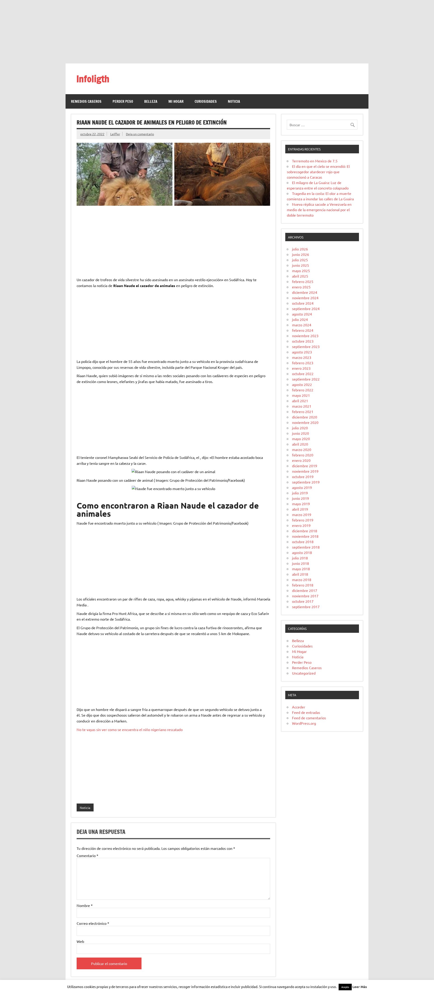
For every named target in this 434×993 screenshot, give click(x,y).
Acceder (298, 707)
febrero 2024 (302, 330)
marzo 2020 (301, 449)
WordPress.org (304, 723)
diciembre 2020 (304, 417)
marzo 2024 (301, 324)
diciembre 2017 (304, 590)
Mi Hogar (176, 101)
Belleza (150, 101)
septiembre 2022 (306, 379)
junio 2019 (300, 498)
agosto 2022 (302, 384)
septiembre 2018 (306, 547)
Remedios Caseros (86, 101)
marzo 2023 (301, 357)
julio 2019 (300, 493)
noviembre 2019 (305, 471)
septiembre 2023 (306, 346)
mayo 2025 (301, 270)
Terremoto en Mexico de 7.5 (314, 161)
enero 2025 (301, 287)
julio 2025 (300, 259)
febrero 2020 (302, 455)
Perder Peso (123, 101)
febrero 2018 (302, 585)
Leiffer (115, 134)
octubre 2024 (303, 303)
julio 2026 (300, 249)
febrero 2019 (302, 520)
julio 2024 (300, 319)
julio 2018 (300, 558)
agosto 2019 (302, 487)
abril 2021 (300, 400)
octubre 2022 (303, 373)
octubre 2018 (303, 541)
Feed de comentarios (309, 717)
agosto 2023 (302, 352)
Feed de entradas (306, 712)
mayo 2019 (301, 503)
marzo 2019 (301, 514)
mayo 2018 (301, 568)
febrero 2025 (302, 281)
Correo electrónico (93, 923)
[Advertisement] (217, 31)
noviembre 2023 (305, 335)
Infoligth (92, 78)
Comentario (87, 855)
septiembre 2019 (306, 482)
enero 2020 (301, 460)
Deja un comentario (140, 134)
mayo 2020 (301, 438)
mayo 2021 (301, 395)
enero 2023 (301, 368)
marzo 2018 (301, 579)
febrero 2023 (302, 362)
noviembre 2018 (305, 536)
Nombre (85, 905)
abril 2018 (300, 574)
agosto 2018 (302, 552)
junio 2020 (300, 433)
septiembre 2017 (306, 606)
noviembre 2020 (305, 422)
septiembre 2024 (306, 308)
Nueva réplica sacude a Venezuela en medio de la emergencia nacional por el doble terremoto (319, 209)
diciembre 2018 (304, 530)
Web (80, 941)
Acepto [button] (345, 987)
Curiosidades (206, 101)
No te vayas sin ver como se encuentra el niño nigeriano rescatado (130, 729)
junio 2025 (300, 265)
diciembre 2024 (304, 292)
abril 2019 (300, 509)
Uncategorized (304, 673)
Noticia (234, 101)
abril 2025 (300, 276)
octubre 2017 (303, 601)
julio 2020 (300, 427)
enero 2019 (301, 525)
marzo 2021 (301, 406)
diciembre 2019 (304, 465)
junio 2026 (300, 254)
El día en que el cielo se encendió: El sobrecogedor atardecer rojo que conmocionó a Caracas (318, 171)
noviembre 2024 (305, 297)
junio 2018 (300, 563)
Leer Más (359, 986)
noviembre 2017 (305, 595)
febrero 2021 (302, 411)
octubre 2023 (303, 341)
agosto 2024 (302, 314)
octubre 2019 (303, 476)
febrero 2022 (302, 390)
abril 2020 (300, 444)
